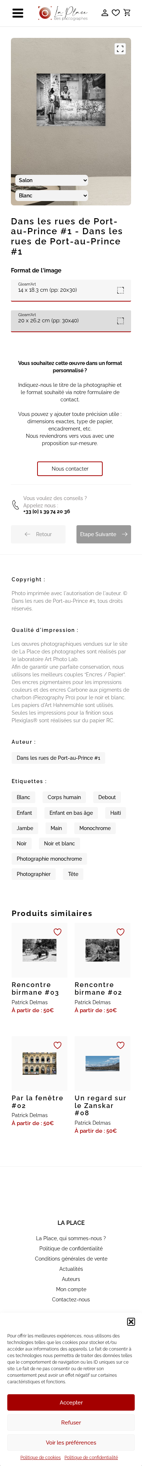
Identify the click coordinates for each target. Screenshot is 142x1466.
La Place (71, 1222)
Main (56, 828)
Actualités (71, 1269)
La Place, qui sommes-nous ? (71, 1238)
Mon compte (71, 1289)
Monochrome (95, 828)
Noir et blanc (59, 843)
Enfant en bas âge (71, 813)
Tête (73, 874)
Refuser (71, 1422)
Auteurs (71, 1279)
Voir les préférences (71, 1442)
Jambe (25, 828)
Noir (22, 843)
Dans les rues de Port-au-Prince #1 (58, 758)
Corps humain (64, 797)
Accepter (71, 1402)
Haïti (115, 813)
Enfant (24, 813)
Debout (107, 797)
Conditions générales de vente (71, 1259)
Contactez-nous (71, 1299)
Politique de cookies (40, 1457)
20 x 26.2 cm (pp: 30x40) (48, 318)
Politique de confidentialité (91, 1457)
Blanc (23, 797)
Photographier (34, 874)
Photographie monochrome (49, 859)
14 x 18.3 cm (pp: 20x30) (47, 287)
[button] (131, 1321)
